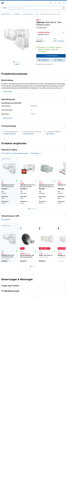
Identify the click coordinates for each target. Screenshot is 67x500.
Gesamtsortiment (5, 14)
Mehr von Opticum (58, 40)
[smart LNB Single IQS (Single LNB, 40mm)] (47, 243)
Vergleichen (44, 60)
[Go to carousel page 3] (31, 208)
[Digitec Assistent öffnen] (59, 3)
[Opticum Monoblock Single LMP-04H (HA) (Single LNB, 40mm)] (28, 173)
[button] (51, 49)
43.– (38, 20)
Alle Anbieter (50, 134)
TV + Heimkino (16, 14)
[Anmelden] (55, 3)
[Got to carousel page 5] (19, 62)
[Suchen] (11, 8)
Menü (5, 8)
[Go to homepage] (2, 3)
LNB (37, 14)
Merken (59, 60)
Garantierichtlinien (28, 134)
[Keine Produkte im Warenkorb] (63, 3)
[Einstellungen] (50, 3)
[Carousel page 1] (30, 266)
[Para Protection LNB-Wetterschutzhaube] (28, 243)
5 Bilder (16, 64)
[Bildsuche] (63, 8)
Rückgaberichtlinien (9, 134)
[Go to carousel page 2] (30, 208)
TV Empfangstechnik (28, 14)
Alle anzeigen (35, 153)
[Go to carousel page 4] (33, 208)
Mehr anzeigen (7, 91)
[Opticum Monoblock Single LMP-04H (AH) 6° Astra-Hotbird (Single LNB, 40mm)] (47, 173)
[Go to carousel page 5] (34, 208)
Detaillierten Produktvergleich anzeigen (15, 153)
